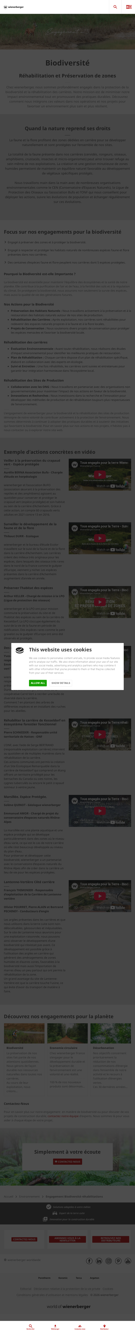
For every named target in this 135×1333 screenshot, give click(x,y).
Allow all (38, 682)
